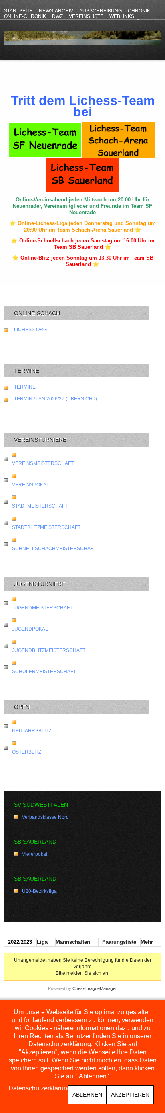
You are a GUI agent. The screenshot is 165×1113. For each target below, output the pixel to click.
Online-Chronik (25, 16)
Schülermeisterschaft (44, 671)
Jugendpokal (30, 629)
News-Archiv (56, 11)
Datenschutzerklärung (39, 1088)
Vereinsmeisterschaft (43, 463)
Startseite (18, 11)
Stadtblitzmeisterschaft (46, 527)
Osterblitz (26, 752)
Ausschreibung (100, 11)
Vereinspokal (30, 485)
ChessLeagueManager (94, 988)
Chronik (139, 11)
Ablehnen (87, 1094)
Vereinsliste (86, 16)
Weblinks (121, 16)
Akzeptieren (130, 1094)
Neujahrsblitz (31, 731)
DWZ (57, 16)
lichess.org (30, 329)
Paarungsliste (119, 942)
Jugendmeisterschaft (42, 608)
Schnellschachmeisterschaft (54, 548)
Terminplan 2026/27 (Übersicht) (55, 399)
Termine (25, 387)
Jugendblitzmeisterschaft (48, 650)
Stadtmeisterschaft (40, 506)
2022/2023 (20, 942)
